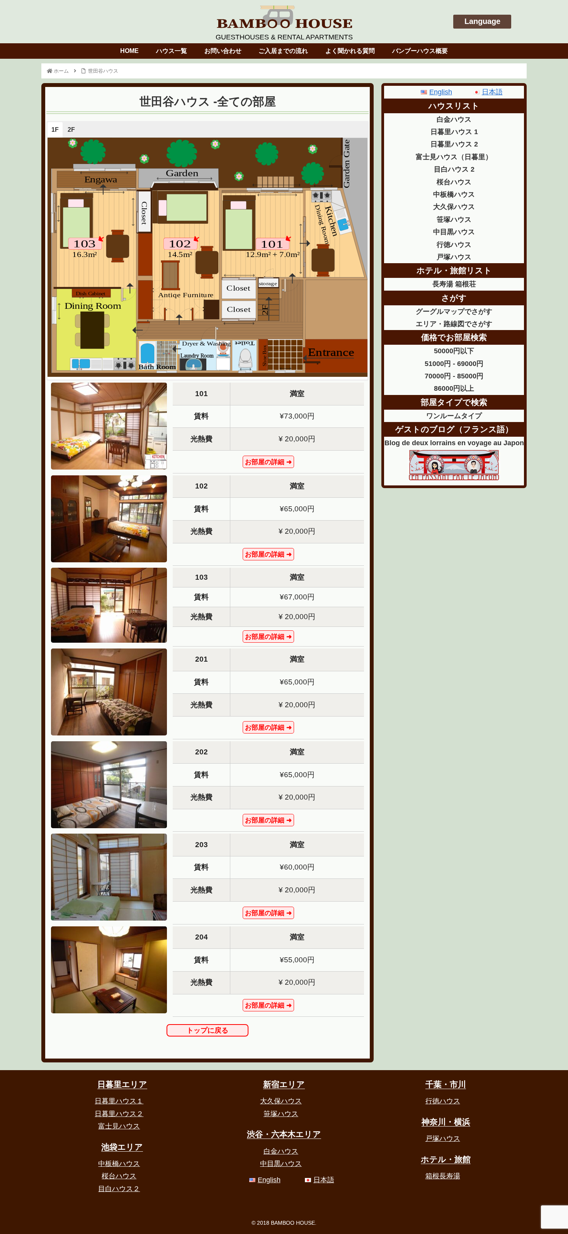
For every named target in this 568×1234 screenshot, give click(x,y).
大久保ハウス (454, 207)
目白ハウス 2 (454, 169)
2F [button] (71, 129)
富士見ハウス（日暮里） (454, 157)
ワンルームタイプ (454, 416)
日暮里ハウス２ (119, 1114)
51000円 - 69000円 (454, 364)
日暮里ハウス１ (119, 1101)
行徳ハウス (454, 245)
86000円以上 (454, 388)
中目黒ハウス (454, 232)
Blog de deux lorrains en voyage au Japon (454, 443)
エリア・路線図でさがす (454, 324)
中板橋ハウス (454, 194)
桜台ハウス (454, 182)
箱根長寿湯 (442, 1176)
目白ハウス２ (119, 1189)
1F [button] (55, 129)
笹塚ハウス (454, 219)
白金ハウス (454, 119)
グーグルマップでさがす (454, 311)
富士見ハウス (119, 1126)
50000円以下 (454, 351)
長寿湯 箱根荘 (454, 284)
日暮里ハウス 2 (454, 144)
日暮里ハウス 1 (454, 132)
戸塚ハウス (454, 257)
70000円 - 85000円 (454, 376)
